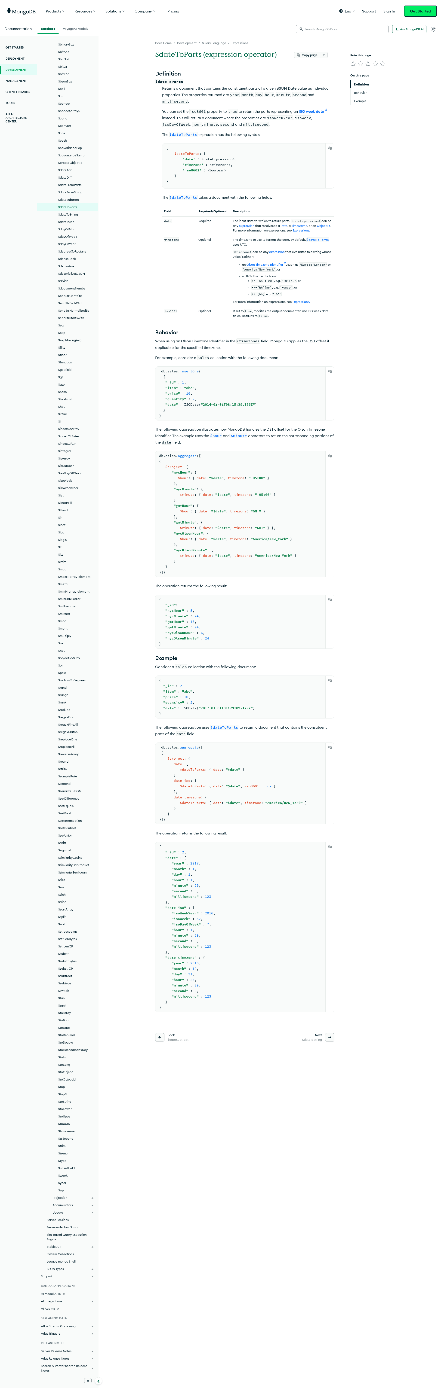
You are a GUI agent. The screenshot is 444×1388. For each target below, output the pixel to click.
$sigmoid (64, 850)
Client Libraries (18, 92)
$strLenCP (65, 946)
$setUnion (65, 835)
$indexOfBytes (68, 436)
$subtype (64, 983)
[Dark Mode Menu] (433, 29)
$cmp (62, 96)
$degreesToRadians (72, 251)
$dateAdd (65, 170)
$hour (62, 406)
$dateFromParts (69, 185)
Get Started (420, 11)
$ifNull (62, 414)
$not (61, 650)
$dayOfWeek (67, 236)
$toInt (62, 1057)
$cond (62, 118)
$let (61, 495)
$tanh (62, 1005)
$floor (62, 355)
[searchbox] (342, 29)
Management (16, 80)
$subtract (65, 976)
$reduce (64, 710)
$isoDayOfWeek (69, 473)
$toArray (64, 1013)
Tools (10, 103)
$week (63, 1175)
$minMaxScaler (69, 599)
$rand (62, 687)
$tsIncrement (68, 1131)
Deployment (15, 58)
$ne (61, 643)
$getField (64, 369)
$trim (62, 1146)
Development (187, 43)
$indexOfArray (68, 429)
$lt (60, 547)
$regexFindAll (68, 724)
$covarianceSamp (71, 155)
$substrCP (65, 968)
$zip (61, 1190)
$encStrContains (70, 296)
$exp (61, 333)
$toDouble (65, 1042)
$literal (63, 510)
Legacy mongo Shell (61, 1261)
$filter (62, 347)
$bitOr (62, 66)
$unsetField (66, 1168)
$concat (64, 103)
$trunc (63, 1153)
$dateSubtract (68, 199)
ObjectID (323, 226)
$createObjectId (70, 162)
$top (61, 1087)
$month (63, 628)
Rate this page (360, 55)
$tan (61, 998)
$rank (62, 702)
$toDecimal (66, 1035)
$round (63, 761)
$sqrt (61, 924)
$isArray (64, 458)
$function (65, 362)
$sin (61, 887)
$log (61, 532)
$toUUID (64, 1124)
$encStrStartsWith (71, 318)
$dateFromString (70, 192)
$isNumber (66, 466)
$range (63, 695)
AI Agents (48, 1308)
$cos (61, 133)
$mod (62, 621)
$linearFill (65, 503)
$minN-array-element (73, 591)
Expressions (239, 43)
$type (62, 1161)
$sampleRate (67, 776)
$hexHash (65, 399)
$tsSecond (65, 1138)
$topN (62, 1094)
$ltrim (62, 562)
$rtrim (62, 769)
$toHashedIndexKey (73, 1050)
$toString (64, 1101)
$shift (62, 843)
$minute (64, 613)
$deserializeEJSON (71, 273)
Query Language (214, 43)
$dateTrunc (66, 222)
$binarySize (66, 44)
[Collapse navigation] (98, 1381)
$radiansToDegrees (72, 680)
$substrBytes (67, 961)
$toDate (64, 1027)
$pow (62, 673)
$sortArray (65, 909)
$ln (60, 517)
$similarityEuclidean (72, 872)
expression (246, 226)
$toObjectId (67, 1079)
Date (284, 226)
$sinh (62, 894)
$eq (61, 325)
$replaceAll (66, 747)
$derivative (66, 266)
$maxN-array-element (74, 576)
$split (62, 917)
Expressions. (301, 230)
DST (311, 341)
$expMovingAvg (69, 340)
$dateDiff (64, 177)
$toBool (63, 1020)
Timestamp (299, 226)
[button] (347, 11)
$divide (63, 281)
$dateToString (68, 214)
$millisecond (67, 606)
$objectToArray (69, 658)
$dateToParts (67, 207)
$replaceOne (67, 739)
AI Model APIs (51, 1294)
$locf (61, 525)
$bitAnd (63, 52)
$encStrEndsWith (70, 303)
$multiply (64, 636)
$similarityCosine (70, 857)
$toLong (64, 1064)
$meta (63, 584)
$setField (64, 813)
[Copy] (330, 148)
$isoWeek (65, 480)
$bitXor (63, 74)
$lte (61, 554)
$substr (63, 954)
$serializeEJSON (69, 791)
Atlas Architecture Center (16, 117)
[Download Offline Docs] (88, 1380)
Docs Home (163, 43)
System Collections (60, 1254)
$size (61, 880)
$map (62, 569)
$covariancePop (70, 148)
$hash (62, 392)
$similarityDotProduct (73, 865)
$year (62, 1183)
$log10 (62, 540)
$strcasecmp (67, 931)
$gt (60, 377)
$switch (63, 990)
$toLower (65, 1109)
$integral (64, 451)
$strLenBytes (67, 939)
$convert (64, 126)
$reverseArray (68, 754)
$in (60, 421)
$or (60, 665)
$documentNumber (72, 288)
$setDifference (69, 798)
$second (64, 783)
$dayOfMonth (68, 229)
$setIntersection (70, 820)
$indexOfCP (67, 443)
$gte (61, 384)
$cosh (62, 140)
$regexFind (66, 717)
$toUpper (65, 1116)
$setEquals (66, 806)
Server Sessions (58, 1220)
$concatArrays (69, 111)
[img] (353, 64)
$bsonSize (65, 81)
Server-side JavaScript (63, 1227)
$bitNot (63, 59)
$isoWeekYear (68, 488)
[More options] (323, 55)
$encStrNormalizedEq (73, 310)
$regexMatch (68, 732)
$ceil (61, 89)
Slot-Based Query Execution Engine (67, 1237)
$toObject (65, 1072)
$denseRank (67, 259)
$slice (62, 902)
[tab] (48, 28)
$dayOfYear (67, 244)
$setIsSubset (67, 828)
